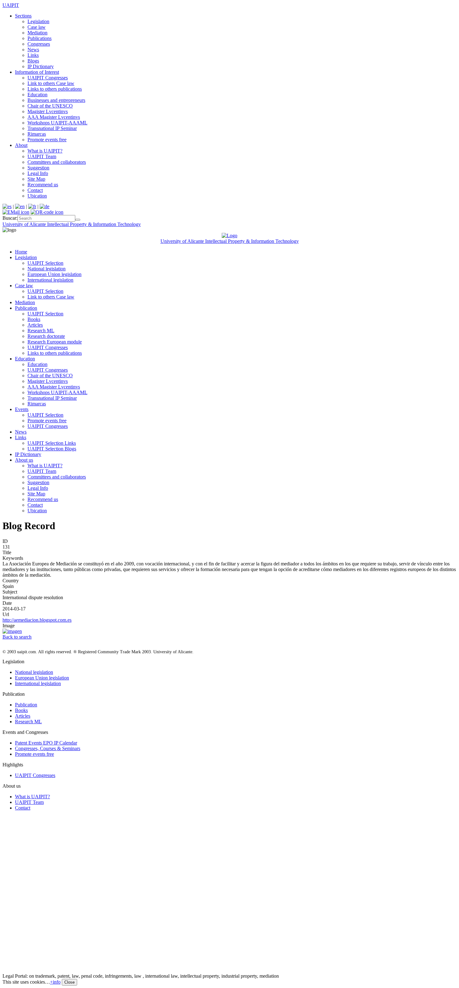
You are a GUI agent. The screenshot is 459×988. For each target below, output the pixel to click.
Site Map (36, 179)
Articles (35, 325)
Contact (35, 190)
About (21, 145)
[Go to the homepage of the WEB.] (229, 235)
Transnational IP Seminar (52, 128)
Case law (36, 27)
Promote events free (47, 139)
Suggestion (38, 167)
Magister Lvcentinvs (47, 111)
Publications (39, 38)
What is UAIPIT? (44, 150)
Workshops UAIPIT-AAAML (57, 122)
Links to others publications (54, 89)
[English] (20, 206)
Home (21, 251)
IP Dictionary (40, 66)
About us (24, 460)
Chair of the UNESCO (50, 105)
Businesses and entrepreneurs (56, 100)
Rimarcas (36, 134)
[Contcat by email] (15, 212)
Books (33, 319)
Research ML (40, 330)
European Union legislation (54, 274)
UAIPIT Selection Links (51, 443)
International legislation (50, 280)
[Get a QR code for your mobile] (47, 212)
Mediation (37, 32)
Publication (26, 308)
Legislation (38, 21)
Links (33, 55)
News (33, 49)
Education (37, 94)
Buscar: (9, 218)
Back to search (17, 636)
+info (55, 982)
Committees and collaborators (56, 162)
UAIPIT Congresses (47, 77)
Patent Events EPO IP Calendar (46, 742)
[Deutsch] (44, 206)
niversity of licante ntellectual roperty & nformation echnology (71, 224)
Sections (23, 15)
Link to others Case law (50, 83)
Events (21, 409)
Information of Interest (37, 72)
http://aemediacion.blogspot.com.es (37, 620)
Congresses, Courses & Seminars (47, 748)
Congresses (38, 44)
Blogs (33, 60)
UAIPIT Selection (45, 263)
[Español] (7, 206)
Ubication (37, 195)
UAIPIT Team (41, 156)
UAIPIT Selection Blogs (51, 448)
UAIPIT (10, 5)
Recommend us (42, 184)
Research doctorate (46, 336)
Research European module (54, 341)
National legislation (46, 268)
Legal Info (37, 173)
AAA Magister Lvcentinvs (53, 117)
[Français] (32, 206)
